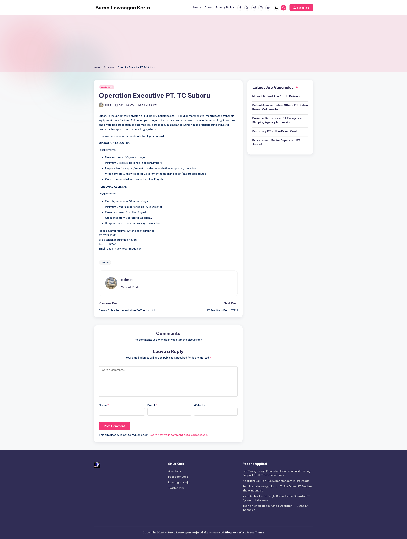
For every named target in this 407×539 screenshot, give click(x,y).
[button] (301, 7)
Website (199, 405)
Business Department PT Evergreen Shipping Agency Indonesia (277, 120)
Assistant (106, 87)
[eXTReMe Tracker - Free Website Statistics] (97, 464)
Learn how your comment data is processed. (179, 435)
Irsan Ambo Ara (253, 496)
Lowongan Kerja (179, 482)
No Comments (150, 104)
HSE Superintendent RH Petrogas (288, 481)
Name (104, 405)
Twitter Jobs (176, 488)
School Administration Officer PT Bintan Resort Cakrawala (280, 107)
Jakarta (105, 262)
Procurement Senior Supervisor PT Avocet (276, 142)
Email (152, 405)
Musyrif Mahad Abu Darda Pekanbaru (278, 96)
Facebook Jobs (178, 476)
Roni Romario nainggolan (259, 486)
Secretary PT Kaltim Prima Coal (274, 131)
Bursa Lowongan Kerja (122, 8)
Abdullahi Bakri (252, 481)
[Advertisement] (203, 41)
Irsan (246, 506)
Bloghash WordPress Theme (244, 532)
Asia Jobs (174, 471)
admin (127, 279)
